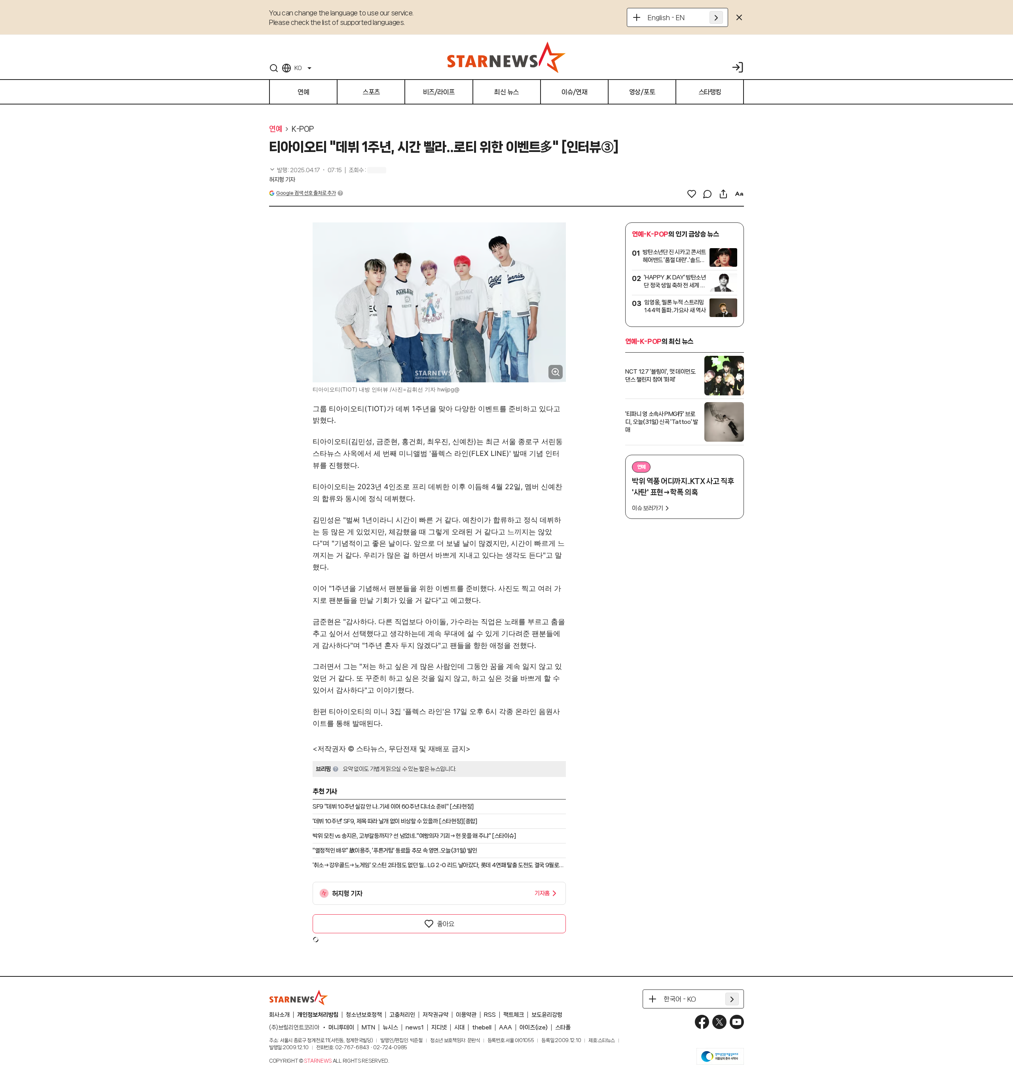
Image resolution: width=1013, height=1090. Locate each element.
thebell (481, 1027)
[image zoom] (555, 372)
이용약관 (466, 1015)
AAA (505, 1027)
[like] (691, 194)
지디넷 (439, 1027)
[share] (723, 194)
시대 (459, 1027)
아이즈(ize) (534, 1027)
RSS (490, 1015)
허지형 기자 (282, 180)
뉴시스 (390, 1027)
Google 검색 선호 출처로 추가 (306, 193)
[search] (274, 68)
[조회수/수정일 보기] (305, 170)
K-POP (303, 129)
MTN (368, 1027)
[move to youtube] (737, 1022)
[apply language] (716, 17)
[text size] (739, 194)
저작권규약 (435, 1015)
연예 (275, 129)
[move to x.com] (719, 1022)
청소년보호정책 (364, 1015)
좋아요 (445, 923)
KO (298, 68)
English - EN (666, 17)
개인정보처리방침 (317, 1015)
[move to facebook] (702, 1022)
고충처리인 (402, 1015)
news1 (415, 1027)
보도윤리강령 (546, 1015)
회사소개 (279, 1015)
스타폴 (563, 1027)
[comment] (707, 194)
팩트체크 (513, 1015)
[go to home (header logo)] (506, 57)
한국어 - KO (680, 999)
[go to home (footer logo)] (298, 997)
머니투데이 (341, 1027)
